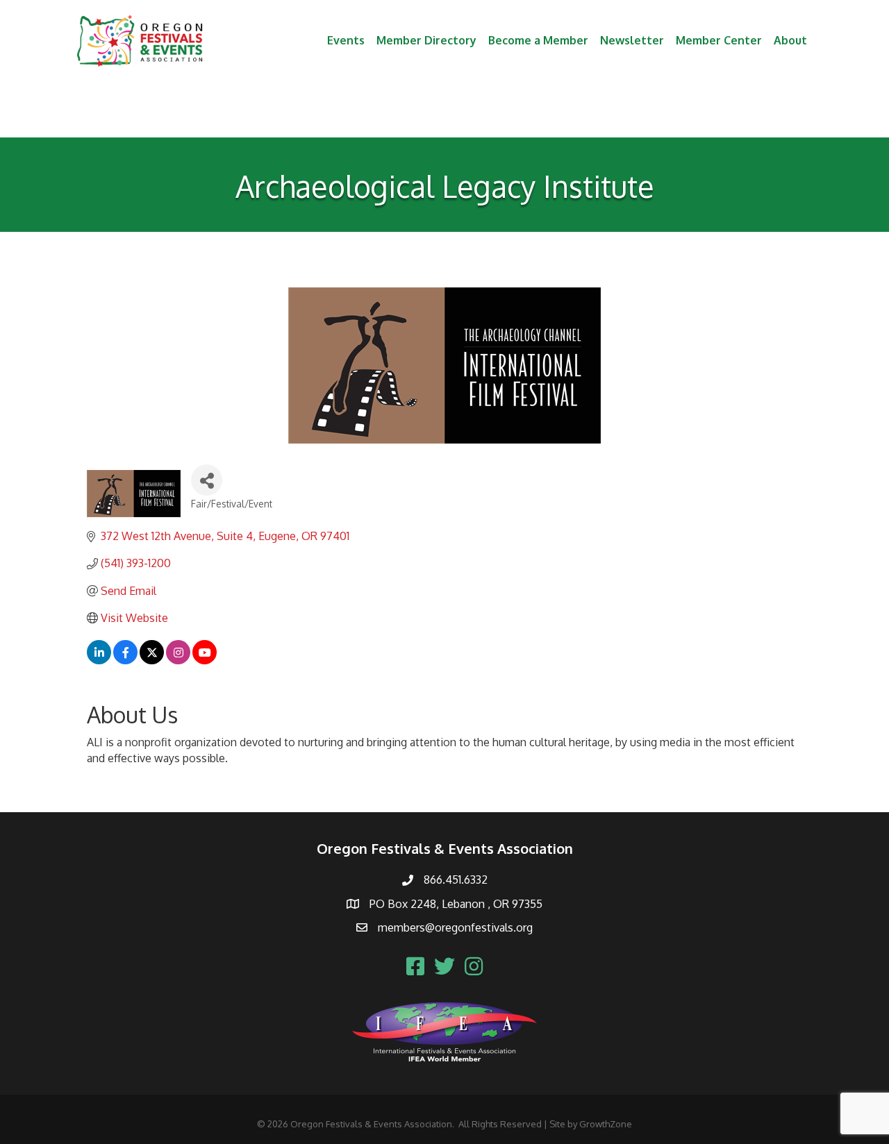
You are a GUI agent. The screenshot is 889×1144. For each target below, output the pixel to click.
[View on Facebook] (125, 660)
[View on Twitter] (152, 660)
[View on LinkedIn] (99, 660)
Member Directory (426, 40)
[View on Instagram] (178, 660)
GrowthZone (605, 1123)
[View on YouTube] (204, 660)
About (790, 40)
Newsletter (632, 40)
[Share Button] (206, 480)
